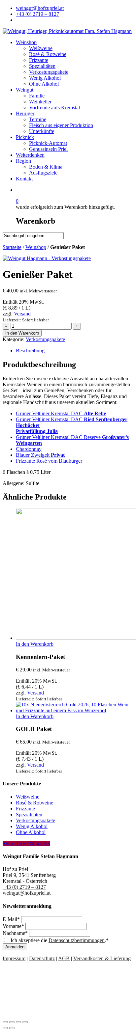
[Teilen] (12, 1022)
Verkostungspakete (45, 339)
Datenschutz (42, 958)
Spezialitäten (29, 814)
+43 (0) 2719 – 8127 (24, 887)
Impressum (14, 958)
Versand (22, 313)
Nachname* (16, 933)
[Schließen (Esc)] (5, 1022)
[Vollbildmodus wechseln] (18, 1022)
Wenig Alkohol (32, 826)
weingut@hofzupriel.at (27, 893)
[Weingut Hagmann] (47, 258)
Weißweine (27, 797)
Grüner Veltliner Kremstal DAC (61, 413)
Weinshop (35, 247)
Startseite (12, 247)
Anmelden (14, 946)
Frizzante (25, 808)
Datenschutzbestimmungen (77, 940)
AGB (64, 958)
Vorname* (14, 926)
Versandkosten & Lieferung (102, 958)
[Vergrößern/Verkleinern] (25, 1022)
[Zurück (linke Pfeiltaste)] (5, 1028)
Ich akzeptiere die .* (60, 940)
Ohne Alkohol (31, 832)
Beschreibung (30, 350)
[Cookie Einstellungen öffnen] (52, 1014)
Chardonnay (29, 449)
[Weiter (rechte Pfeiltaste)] (12, 1028)
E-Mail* (12, 919)
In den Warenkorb (22, 333)
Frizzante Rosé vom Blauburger (49, 461)
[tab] (74, 351)
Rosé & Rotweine (34, 802)
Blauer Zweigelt (40, 455)
